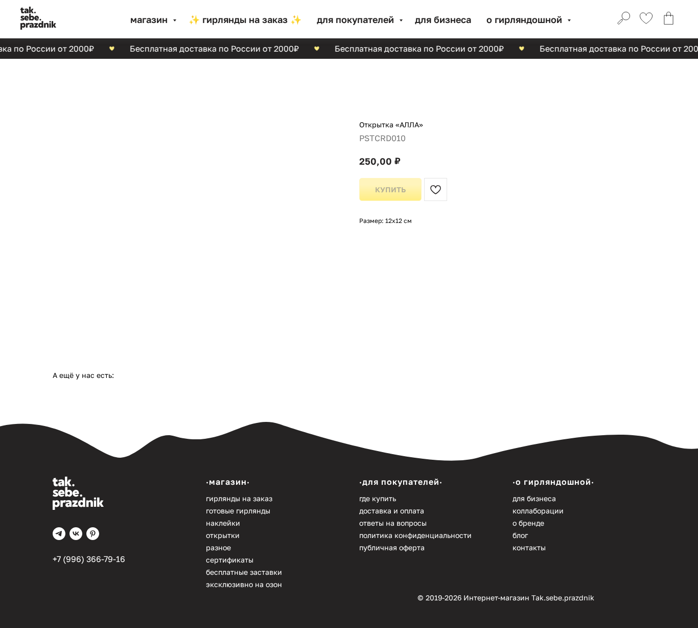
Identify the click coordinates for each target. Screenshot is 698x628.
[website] (622, 19)
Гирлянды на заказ (239, 498)
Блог (520, 535)
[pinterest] (92, 533)
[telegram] (59, 533)
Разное (218, 547)
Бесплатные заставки (244, 572)
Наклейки (223, 523)
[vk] (75, 533)
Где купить (377, 498)
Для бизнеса (443, 19)
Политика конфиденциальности (415, 535)
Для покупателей (357, 19)
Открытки (223, 535)
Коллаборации (538, 510)
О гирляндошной (525, 19)
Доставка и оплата (391, 510)
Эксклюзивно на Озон (244, 584)
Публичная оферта (392, 547)
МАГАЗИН (150, 19)
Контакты (529, 547)
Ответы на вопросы (393, 523)
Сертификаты (229, 559)
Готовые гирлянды (238, 510)
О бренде (528, 523)
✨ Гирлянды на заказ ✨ (245, 19)
